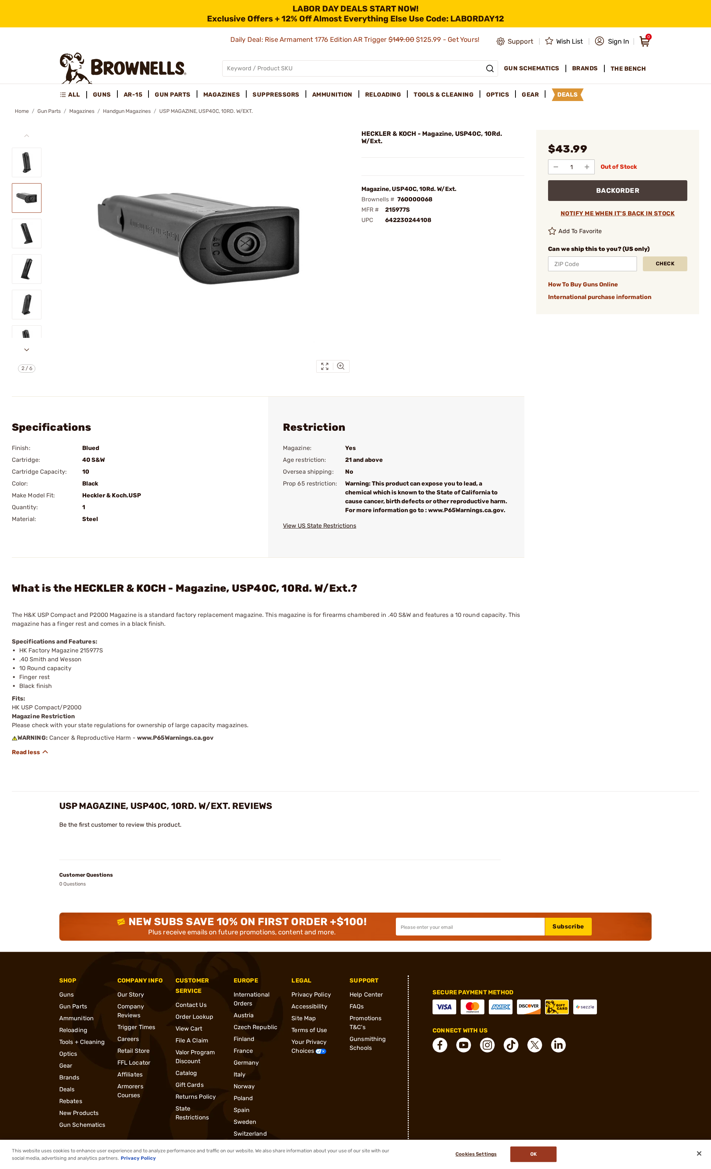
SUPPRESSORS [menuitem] (276, 94)
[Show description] (30, 752)
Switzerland (250, 1133)
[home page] (123, 68)
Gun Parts (49, 111)
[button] (612, 41)
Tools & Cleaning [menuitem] (444, 94)
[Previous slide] (27, 136)
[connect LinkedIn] (558, 1045)
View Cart (189, 1028)
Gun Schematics (82, 1124)
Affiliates (130, 1074)
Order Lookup (194, 1016)
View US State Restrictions (319, 525)
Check (665, 264)
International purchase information (599, 296)
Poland (243, 1098)
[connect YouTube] (463, 1045)
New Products (79, 1112)
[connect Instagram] (487, 1045)
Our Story (130, 994)
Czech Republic (255, 1027)
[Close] (699, 1153)
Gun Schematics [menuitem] (532, 68)
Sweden (245, 1121)
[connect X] (534, 1045)
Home (22, 111)
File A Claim (192, 1040)
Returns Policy (196, 1096)
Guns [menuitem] (102, 94)
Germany (246, 1062)
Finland (244, 1038)
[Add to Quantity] (587, 166)
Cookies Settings (476, 1154)
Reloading (73, 1030)
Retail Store (133, 1050)
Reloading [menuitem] (383, 94)
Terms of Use (309, 1030)
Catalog (186, 1072)
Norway (244, 1086)
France (243, 1050)
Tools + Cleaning (82, 1041)
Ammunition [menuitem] (332, 94)
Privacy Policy (311, 994)
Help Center (366, 994)
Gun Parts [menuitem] (173, 94)
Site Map (303, 1018)
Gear (65, 1065)
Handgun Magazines (127, 111)
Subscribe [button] (568, 926)
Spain (242, 1109)
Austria (244, 1015)
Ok (533, 1154)
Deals (67, 1089)
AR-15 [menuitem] (133, 94)
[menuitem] (73, 94)
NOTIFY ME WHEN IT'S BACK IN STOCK (618, 213)
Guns (66, 994)
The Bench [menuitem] (628, 68)
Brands (69, 1077)
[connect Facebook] (440, 1045)
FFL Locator (133, 1062)
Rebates (70, 1101)
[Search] (490, 68)
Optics (68, 1053)
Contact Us (191, 1004)
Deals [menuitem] (567, 94)
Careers (128, 1038)
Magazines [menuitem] (221, 94)
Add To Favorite (580, 231)
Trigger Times (136, 1027)
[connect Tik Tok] (511, 1045)
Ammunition (76, 1018)
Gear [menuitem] (530, 94)
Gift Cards (190, 1084)
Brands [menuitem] (585, 68)
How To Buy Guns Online (583, 284)
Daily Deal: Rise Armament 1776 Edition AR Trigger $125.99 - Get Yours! (355, 40)
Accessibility (309, 1006)
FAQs (357, 1006)
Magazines (81, 111)
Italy (240, 1074)
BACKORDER (618, 191)
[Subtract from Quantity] (555, 166)
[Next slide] (27, 350)
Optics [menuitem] (497, 94)
